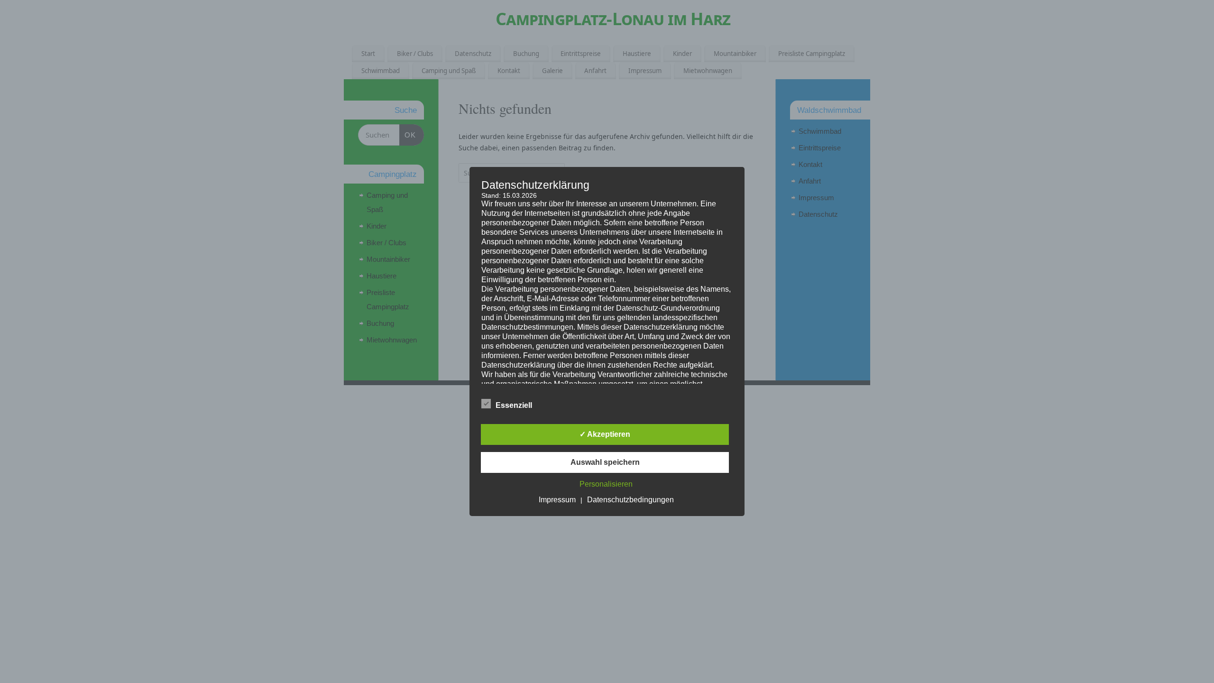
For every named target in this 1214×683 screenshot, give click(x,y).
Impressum (557, 500)
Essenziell (514, 405)
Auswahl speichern (605, 462)
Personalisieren (606, 484)
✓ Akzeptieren (604, 434)
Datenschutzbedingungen (630, 500)
